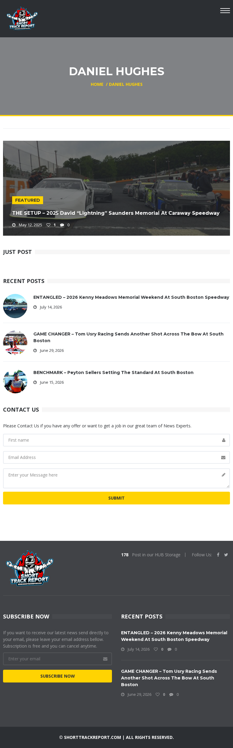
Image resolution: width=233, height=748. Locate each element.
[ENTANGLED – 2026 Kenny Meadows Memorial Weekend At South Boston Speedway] (15, 305)
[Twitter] (226, 555)
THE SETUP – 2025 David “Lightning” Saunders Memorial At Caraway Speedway (116, 213)
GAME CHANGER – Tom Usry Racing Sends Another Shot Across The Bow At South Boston (169, 678)
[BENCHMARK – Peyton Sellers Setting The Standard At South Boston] (15, 381)
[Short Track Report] (22, 18)
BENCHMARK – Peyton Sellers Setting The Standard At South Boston (113, 372)
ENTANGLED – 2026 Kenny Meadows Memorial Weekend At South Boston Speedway (131, 297)
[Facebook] (218, 555)
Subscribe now (57, 676)
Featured (27, 200)
